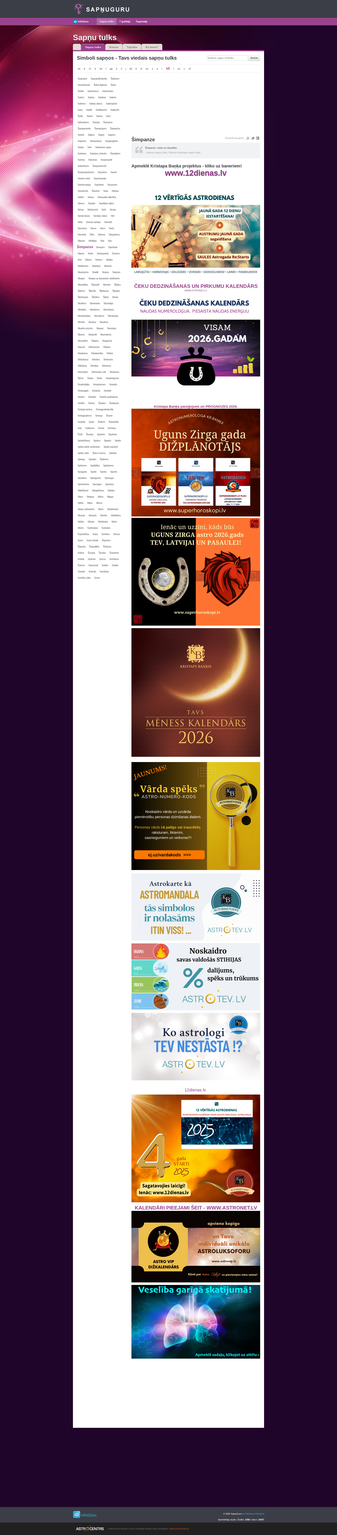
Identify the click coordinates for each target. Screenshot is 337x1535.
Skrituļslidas (84, 316)
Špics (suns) (99, 453)
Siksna (101, 234)
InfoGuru (83, 21)
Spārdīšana (84, 440)
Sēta (80, 222)
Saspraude (106, 159)
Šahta (81, 91)
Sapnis (111, 135)
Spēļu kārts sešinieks (89, 447)
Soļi (80, 428)
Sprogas (97, 484)
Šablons (115, 78)
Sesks (113, 209)
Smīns (91, 403)
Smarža (96, 390)
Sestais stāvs (100, 216)
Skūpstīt (92, 334)
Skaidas (96, 266)
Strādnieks (112, 509)
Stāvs (100, 496)
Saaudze (82, 78)
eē (100, 68)
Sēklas (115, 191)
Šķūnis (81, 334)
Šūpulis (82, 546)
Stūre (114, 521)
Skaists (108, 266)
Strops (91, 521)
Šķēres (81, 291)
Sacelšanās (84, 85)
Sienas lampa (93, 222)
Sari (89, 147)
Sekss (91, 197)
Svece (102, 559)
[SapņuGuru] (101, 9)
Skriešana (108, 309)
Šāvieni (96, 191)
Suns (80, 540)
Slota (99, 378)
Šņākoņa (114, 403)
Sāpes (91, 135)
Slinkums (114, 372)
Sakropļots (111, 103)
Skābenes (83, 266)
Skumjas (111, 328)
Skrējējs (82, 309)
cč (90, 68)
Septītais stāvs (106, 203)
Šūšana (107, 546)
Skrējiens (95, 309)
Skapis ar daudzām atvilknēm (104, 278)
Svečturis (114, 559)
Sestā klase (84, 216)
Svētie (105, 565)
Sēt (112, 216)
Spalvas (112, 434)
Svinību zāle (84, 578)
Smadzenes (99, 384)
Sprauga (109, 478)
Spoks (103, 471)
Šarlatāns (115, 153)
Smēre (81, 397)
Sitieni (88, 259)
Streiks (103, 515)
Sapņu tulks (106, 21)
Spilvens (82, 465)
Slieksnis (108, 359)
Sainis (81, 97)
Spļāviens (108, 465)
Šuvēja (91, 553)
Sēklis (81, 197)
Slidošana (83, 359)
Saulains (102, 172)
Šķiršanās (83, 297)
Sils (110, 241)
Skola (115, 297)
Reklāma (260, 1514)
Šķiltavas (104, 291)
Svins (97, 578)
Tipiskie (132, 47)
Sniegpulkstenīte (105, 409)
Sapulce (82, 141)
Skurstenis (105, 334)
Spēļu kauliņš (111, 447)
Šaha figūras (100, 85)
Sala (80, 110)
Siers (102, 228)
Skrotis (81, 322)
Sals (108, 116)
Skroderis (99, 316)
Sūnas (116, 534)
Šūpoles (106, 540)
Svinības (104, 571)
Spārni (96, 440)
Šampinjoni (100, 128)
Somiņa (112, 428)
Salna (99, 116)
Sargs (81, 147)
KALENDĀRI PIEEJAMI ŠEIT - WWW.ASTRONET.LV (196, 1208)
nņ (147, 68)
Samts (81, 135)
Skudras (103, 322)
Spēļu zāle (83, 453)
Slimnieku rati (98, 372)
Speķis (107, 440)
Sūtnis (81, 553)
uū (178, 68)
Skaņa (105, 272)
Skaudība (83, 284)
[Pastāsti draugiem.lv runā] (248, 138)
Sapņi (101, 135)
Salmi (90, 116)
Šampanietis (84, 128)
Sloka (90, 378)
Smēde (107, 390)
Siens (93, 228)
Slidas (109, 353)
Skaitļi (95, 272)
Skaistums (83, 272)
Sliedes (96, 359)
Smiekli (92, 397)
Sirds (90, 253)
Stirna (99, 503)
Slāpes (95, 341)
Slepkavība (97, 353)
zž (189, 68)
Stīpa (89, 503)
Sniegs (99, 415)
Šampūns (115, 128)
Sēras (81, 209)
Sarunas (92, 159)
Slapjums (107, 341)
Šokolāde (114, 422)
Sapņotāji (141, 21)
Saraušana (96, 141)
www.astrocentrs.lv (179, 1528)
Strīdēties (116, 515)
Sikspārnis (114, 234)
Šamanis (108, 122)
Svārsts (92, 559)
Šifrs (92, 234)
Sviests (92, 571)
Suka (95, 534)
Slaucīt (81, 347)
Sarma (81, 159)
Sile (102, 241)
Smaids (113, 384)
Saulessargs (84, 184)
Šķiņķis (116, 291)
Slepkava (83, 353)
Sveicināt (93, 565)
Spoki (93, 471)
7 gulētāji (124, 21)
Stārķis (111, 490)
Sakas (91, 97)
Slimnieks (83, 372)
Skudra (92, 322)
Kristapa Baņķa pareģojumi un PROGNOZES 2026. (196, 407)
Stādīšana (83, 490)
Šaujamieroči (99, 166)
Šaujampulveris (86, 172)
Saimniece (93, 91)
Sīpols (81, 253)
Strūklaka (103, 521)
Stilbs (80, 503)
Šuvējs (102, 553)
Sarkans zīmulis (98, 153)
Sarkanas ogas (103, 147)
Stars (80, 496)
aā (79, 68)
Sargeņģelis (111, 141)
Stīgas (110, 496)
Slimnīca (106, 365)
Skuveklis (83, 341)
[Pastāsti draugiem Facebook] (257, 138)
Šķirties (95, 297)
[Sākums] (94, 20)
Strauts (81, 515)
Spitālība (95, 465)
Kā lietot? (151, 47)
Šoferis (101, 422)
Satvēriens (83, 166)
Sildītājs (92, 241)
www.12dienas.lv (196, 173)
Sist (80, 259)
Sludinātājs (84, 384)
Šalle (80, 116)
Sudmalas (92, 528)
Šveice (81, 565)
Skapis (81, 278)
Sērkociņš (92, 209)
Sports (113, 471)
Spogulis (82, 471)
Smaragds (83, 390)
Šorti (80, 434)
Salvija (96, 122)
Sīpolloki (112, 247)
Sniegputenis (85, 415)
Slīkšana (82, 365)
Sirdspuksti (102, 253)
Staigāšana (98, 490)
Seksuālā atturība (107, 197)
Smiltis (81, 403)
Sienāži (108, 222)
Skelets (107, 284)
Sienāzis (82, 228)
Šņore (109, 415)
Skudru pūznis (85, 328)
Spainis (101, 434)
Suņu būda (92, 540)
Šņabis (102, 403)
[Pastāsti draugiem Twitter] (253, 138)
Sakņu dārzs (95, 103)
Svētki (115, 565)
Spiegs (81, 459)
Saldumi (114, 110)
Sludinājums (112, 378)
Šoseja (89, 434)
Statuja (90, 496)
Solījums (89, 428)
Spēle (118, 440)
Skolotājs (108, 303)
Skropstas (113, 316)
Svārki (81, 559)
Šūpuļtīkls (94, 546)
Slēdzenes (94, 347)
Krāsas (114, 47)
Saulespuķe (100, 178)
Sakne (112, 97)
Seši (103, 209)
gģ (111, 68)
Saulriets (99, 184)
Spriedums (83, 484)
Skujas (100, 328)
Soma (101, 428)
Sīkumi (81, 241)
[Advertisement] (195, 104)
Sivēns (98, 259)
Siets (111, 228)
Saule (114, 172)
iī (121, 68)
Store (101, 509)
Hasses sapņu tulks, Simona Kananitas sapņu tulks (173, 152)
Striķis (81, 521)
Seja (105, 191)
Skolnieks (95, 303)
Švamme (114, 553)
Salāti (89, 110)
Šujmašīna (83, 534)
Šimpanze (85, 247)
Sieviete (82, 234)
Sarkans (82, 153)
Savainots (83, 191)
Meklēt (254, 58)
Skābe (109, 259)
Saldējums (101, 110)
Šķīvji (106, 297)
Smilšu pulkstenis (108, 397)
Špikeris (104, 459)
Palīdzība (249, 1514)
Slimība (94, 365)
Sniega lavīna (85, 409)
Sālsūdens (83, 122)
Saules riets (84, 178)
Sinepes (100, 247)
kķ (131, 68)
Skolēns (82, 303)
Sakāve (102, 97)
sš (168, 68)
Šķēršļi (92, 291)
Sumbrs (105, 534)
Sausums (112, 184)
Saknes (82, 103)
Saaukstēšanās (99, 78)
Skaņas (116, 272)
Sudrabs (105, 528)
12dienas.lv (195, 1090)
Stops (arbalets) (86, 509)
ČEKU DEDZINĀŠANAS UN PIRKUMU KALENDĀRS (196, 286)
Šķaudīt (95, 284)
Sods (91, 422)
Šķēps (117, 284)
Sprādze (82, 478)
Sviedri (81, 571)
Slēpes (107, 347)
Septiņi (91, 203)
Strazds (93, 515)
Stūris (81, 528)
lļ (136, 68)
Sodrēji (81, 422)
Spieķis (92, 459)
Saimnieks (107, 91)
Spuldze (109, 484)
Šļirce (81, 378)
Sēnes (81, 203)
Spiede (113, 453)
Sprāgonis (95, 478)
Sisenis (116, 253)
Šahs (113, 85)
